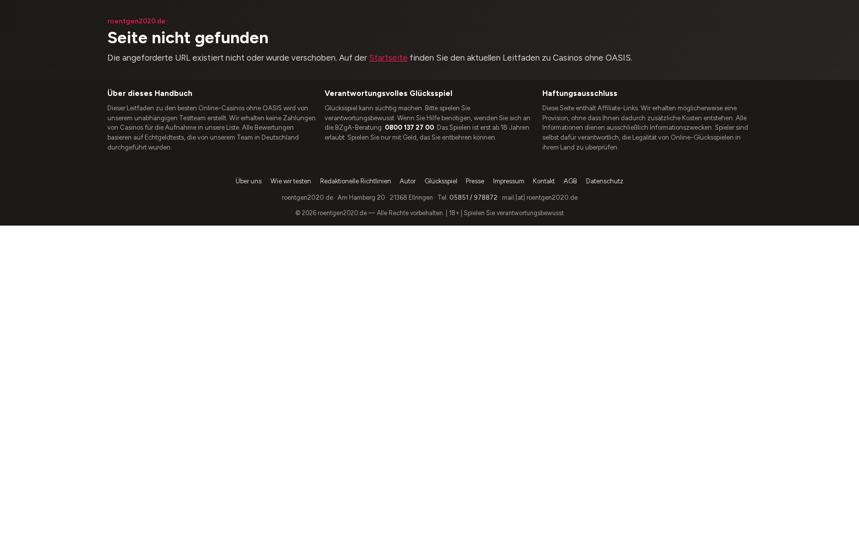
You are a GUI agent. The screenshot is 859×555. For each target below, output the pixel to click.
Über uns (248, 181)
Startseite (388, 58)
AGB (570, 181)
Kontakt (544, 181)
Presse (475, 181)
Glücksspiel (441, 181)
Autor (408, 181)
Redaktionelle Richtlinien (355, 181)
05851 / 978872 (473, 197)
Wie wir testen (290, 181)
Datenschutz (604, 181)
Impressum (508, 181)
